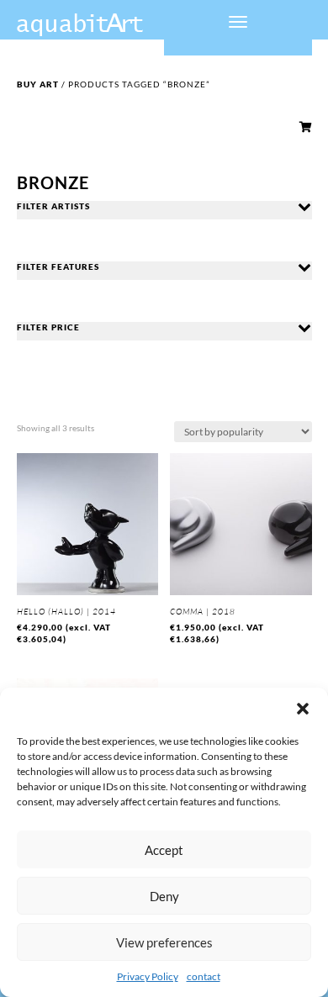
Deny (164, 896)
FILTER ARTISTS (53, 206)
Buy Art (38, 84)
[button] (302, 708)
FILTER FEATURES (58, 266)
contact (203, 976)
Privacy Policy (147, 976)
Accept (164, 849)
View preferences (164, 942)
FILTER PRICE (48, 327)
